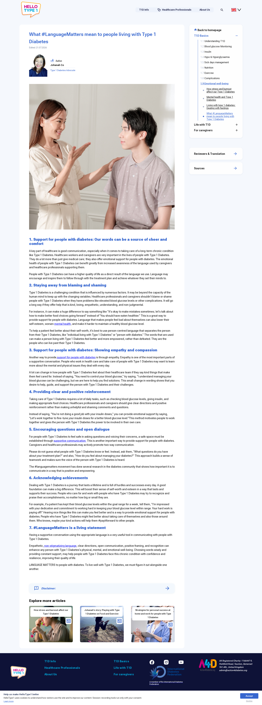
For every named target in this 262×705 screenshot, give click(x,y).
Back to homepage (209, 30)
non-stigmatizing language (60, 545)
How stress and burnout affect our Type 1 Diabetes (221, 90)
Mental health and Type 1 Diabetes (220, 98)
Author (59, 60)
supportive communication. (70, 440)
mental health (62, 323)
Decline (249, 701)
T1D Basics (121, 661)
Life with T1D (123, 667)
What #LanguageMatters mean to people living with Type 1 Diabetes (220, 116)
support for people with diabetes (76, 357)
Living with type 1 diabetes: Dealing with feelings (221, 107)
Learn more (8, 701)
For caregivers (124, 674)
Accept (249, 696)
